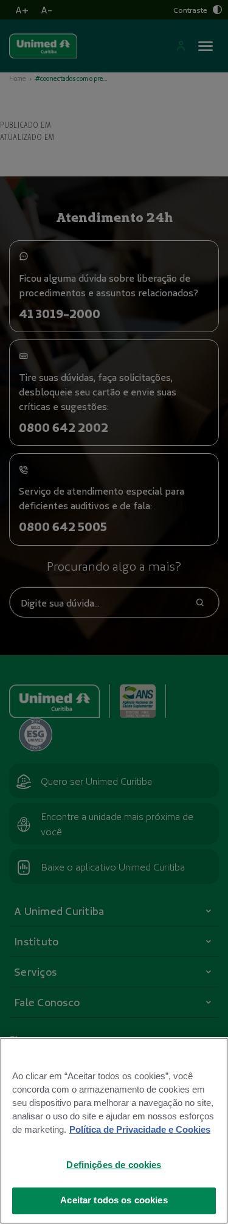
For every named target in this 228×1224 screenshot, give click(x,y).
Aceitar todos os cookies (114, 1200)
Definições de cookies (113, 1165)
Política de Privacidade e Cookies (139, 1130)
